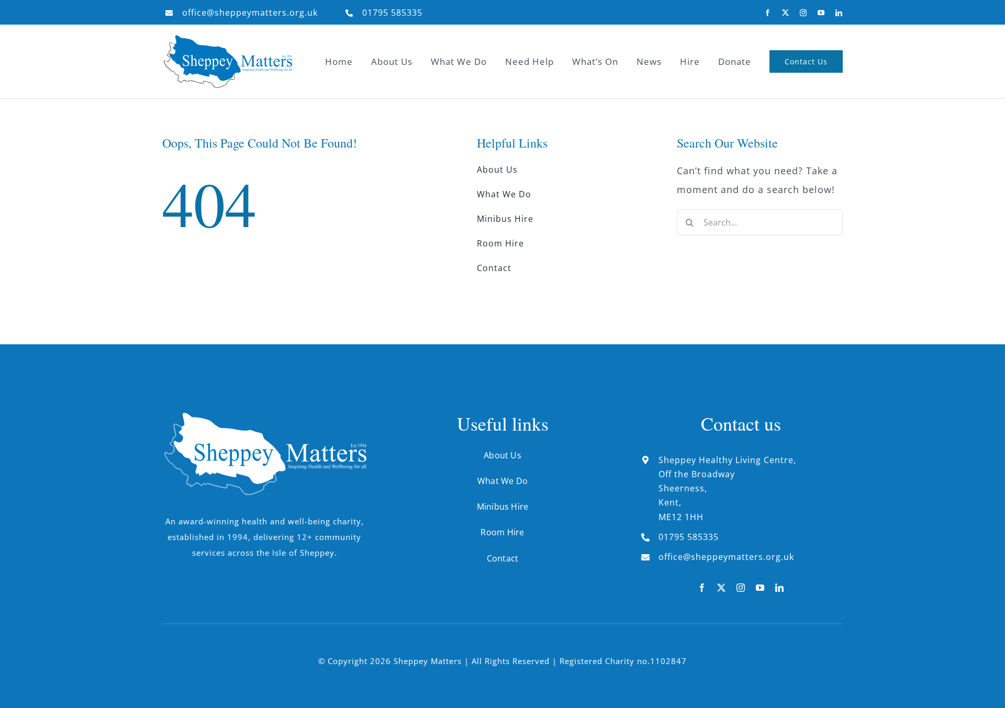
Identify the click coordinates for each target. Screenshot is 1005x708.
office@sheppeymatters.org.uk (250, 12)
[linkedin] (839, 12)
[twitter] (785, 12)
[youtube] (821, 12)
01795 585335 (392, 12)
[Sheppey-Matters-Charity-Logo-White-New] (264, 417)
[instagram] (803, 12)
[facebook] (768, 12)
